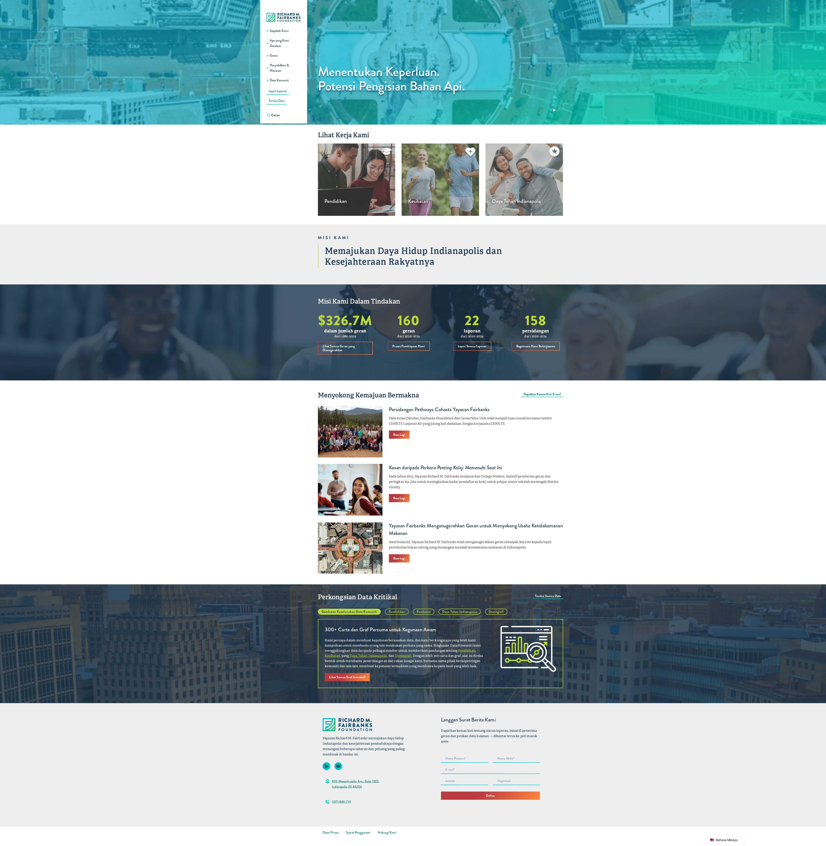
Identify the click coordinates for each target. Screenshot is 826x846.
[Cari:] (285, 115)
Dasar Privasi (331, 832)
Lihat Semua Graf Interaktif (347, 677)
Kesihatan (424, 611)
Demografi (496, 611)
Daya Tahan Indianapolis (459, 611)
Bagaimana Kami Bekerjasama (535, 346)
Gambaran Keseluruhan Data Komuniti (349, 611)
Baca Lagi (399, 434)
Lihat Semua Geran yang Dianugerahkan (339, 348)
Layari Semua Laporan (472, 346)
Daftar (490, 795)
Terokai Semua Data (548, 596)
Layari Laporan (278, 91)
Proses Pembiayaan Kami (408, 346)
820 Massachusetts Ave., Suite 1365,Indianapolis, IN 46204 (355, 784)
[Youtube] (338, 766)
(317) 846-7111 (341, 801)
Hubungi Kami (387, 832)
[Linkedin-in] (326, 766)
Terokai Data (277, 100)
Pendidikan (397, 611)
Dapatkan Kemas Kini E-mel (542, 394)
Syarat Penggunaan (358, 832)
